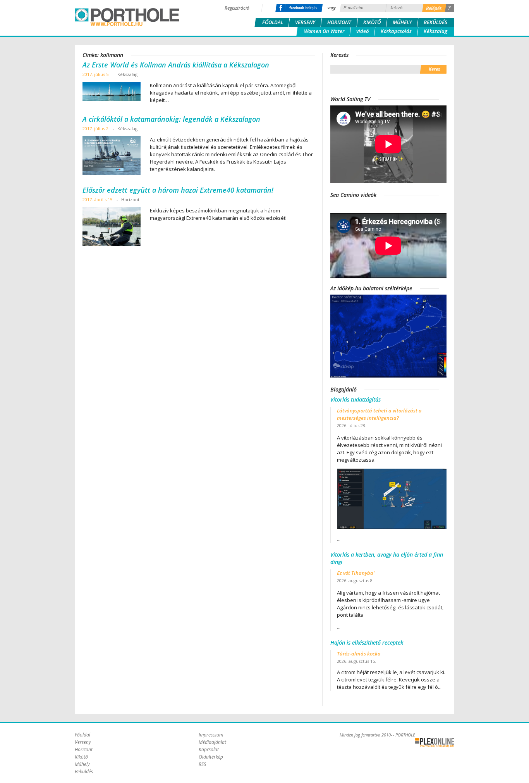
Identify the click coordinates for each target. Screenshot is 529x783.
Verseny (305, 22)
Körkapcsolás (396, 31)
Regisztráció (237, 8)
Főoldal (272, 22)
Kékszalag (435, 31)
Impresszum (211, 734)
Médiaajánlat (212, 742)
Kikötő (372, 22)
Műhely (402, 22)
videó (362, 31)
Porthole (127, 17)
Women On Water (324, 31)
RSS (202, 764)
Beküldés (435, 22)
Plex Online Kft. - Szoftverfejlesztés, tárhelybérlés (434, 742)
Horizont (339, 22)
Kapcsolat (209, 749)
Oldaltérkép (211, 757)
